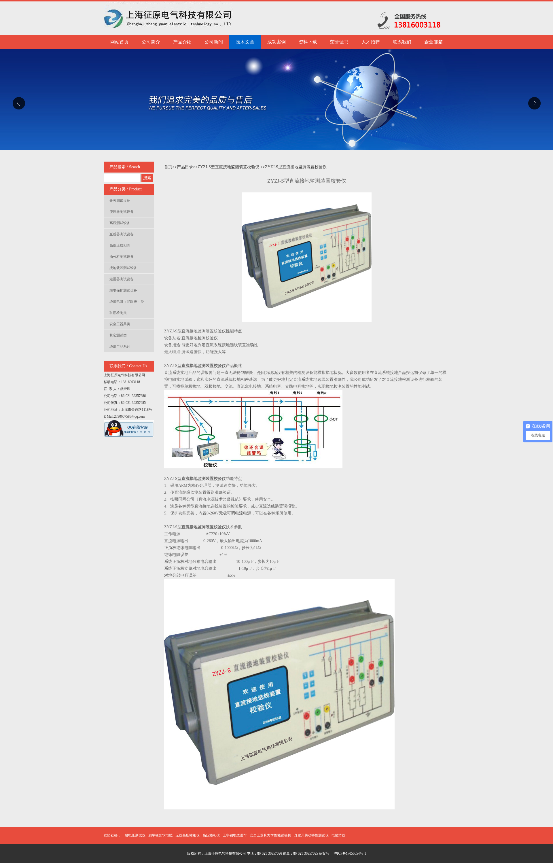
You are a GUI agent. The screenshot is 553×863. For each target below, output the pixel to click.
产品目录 (185, 167)
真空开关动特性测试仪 (311, 835)
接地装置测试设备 (123, 268)
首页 (168, 167)
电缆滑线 (338, 835)
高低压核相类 (119, 245)
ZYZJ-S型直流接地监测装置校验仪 (229, 167)
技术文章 (245, 41)
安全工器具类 (119, 324)
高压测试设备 (119, 223)
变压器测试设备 (121, 212)
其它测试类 (118, 335)
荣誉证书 (339, 41)
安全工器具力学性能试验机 (270, 835)
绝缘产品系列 (119, 347)
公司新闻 (213, 41)
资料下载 (308, 41)
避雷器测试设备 (121, 279)
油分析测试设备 (121, 257)
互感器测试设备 (121, 234)
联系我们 (402, 41)
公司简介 (151, 41)
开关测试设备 (119, 200)
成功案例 (276, 41)
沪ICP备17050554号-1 (349, 853)
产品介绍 (182, 41)
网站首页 (119, 41)
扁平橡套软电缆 (160, 835)
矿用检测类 (118, 313)
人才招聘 (370, 41)
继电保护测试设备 (123, 290)
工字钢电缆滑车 (235, 835)
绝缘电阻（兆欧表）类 (126, 302)
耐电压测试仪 (135, 835)
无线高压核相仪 (187, 835)
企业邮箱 (433, 41)
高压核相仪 (211, 835)
